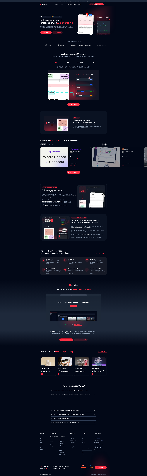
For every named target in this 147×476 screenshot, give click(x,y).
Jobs (83, 440)
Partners (83, 442)
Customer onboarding (52, 442)
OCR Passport (61, 443)
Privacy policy (92, 474)
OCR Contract (61, 450)
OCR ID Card (61, 445)
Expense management (52, 445)
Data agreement (103, 474)
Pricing (75, 4)
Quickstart (72, 438)
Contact (83, 446)
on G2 (84, 468)
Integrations (42, 446)
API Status (72, 444)
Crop (41, 440)
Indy (82, 457)
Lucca (83, 454)
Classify (41, 444)
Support (41, 449)
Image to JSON (62, 454)
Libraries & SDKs (73, 440)
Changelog (72, 446)
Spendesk (84, 455)
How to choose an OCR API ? (99, 444)
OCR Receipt (61, 441)
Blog (95, 436)
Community (84, 444)
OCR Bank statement (63, 447)
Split (41, 442)
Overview (42, 436)
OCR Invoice (61, 439)
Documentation (73, 436)
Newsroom (84, 438)
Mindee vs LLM (97, 442)
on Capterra (91, 468)
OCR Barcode (61, 448)
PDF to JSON (61, 452)
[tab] (54, 62)
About (83, 436)
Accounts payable (53, 439)
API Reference (72, 442)
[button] (57, 4)
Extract (41, 438)
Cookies (99, 474)
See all (51, 438)
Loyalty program (53, 447)
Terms (96, 474)
